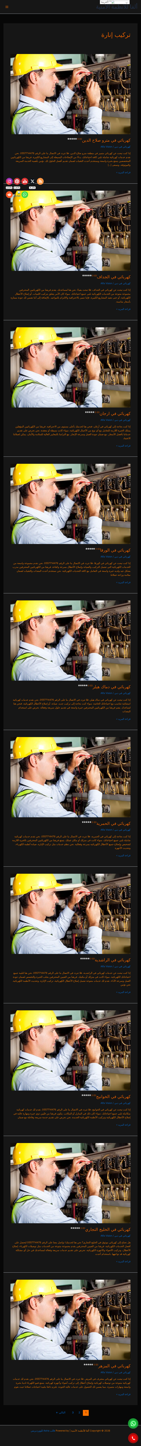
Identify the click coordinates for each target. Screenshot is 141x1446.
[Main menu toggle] (6, 6)
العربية (105, 1)
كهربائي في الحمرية (111, 823)
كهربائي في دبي (122, 146)
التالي (60, 1412)
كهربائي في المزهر (112, 1365)
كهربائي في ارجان (113, 413)
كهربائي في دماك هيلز (109, 686)
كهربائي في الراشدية (110, 959)
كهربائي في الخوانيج (111, 1096)
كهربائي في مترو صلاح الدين (104, 140)
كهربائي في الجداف (111, 276)
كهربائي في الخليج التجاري (105, 1229)
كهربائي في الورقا (113, 550)
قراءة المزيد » (123, 172)
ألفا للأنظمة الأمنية (117, 6)
